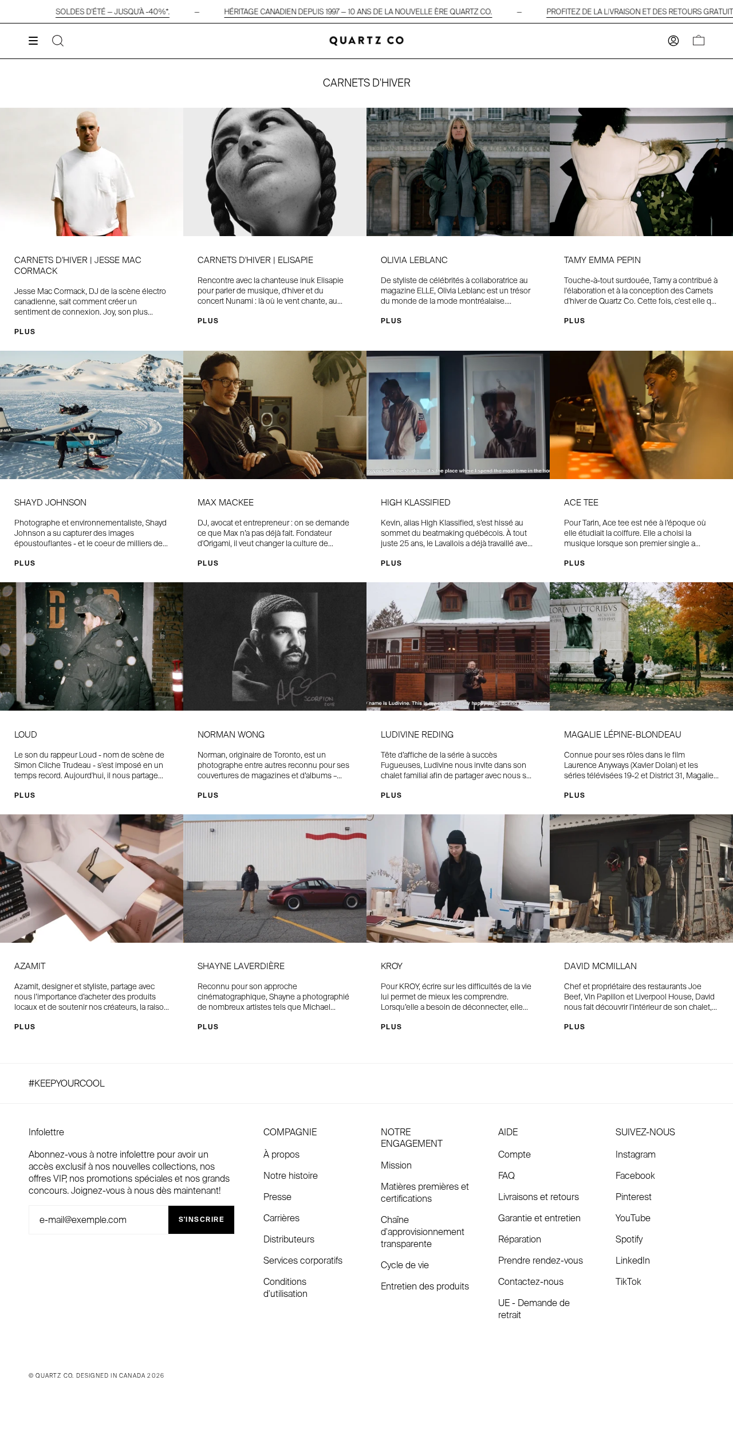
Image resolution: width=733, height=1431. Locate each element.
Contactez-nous (530, 1282)
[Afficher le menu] (37, 40)
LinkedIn (633, 1260)
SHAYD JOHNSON (50, 502)
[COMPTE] (673, 40)
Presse (277, 1197)
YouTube (633, 1218)
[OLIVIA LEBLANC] (458, 172)
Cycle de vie (405, 1265)
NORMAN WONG (231, 735)
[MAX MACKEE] (274, 415)
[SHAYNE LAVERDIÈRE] (274, 878)
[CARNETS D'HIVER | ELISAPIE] (274, 172)
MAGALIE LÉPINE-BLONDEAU (622, 735)
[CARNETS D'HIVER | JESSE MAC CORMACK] (91, 172)
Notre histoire (290, 1176)
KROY (392, 966)
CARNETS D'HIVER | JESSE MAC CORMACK (77, 266)
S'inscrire (201, 1219)
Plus (25, 331)
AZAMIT (29, 966)
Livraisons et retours (538, 1197)
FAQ (506, 1176)
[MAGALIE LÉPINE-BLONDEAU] (641, 646)
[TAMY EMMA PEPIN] (641, 172)
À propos (281, 1154)
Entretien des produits (425, 1286)
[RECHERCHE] (58, 40)
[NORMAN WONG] (274, 646)
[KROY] (458, 878)
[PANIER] (698, 40)
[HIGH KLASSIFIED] (458, 415)
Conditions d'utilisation (285, 1288)
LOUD (25, 735)
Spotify (629, 1239)
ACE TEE (581, 502)
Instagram (636, 1154)
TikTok (628, 1282)
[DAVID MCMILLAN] (641, 878)
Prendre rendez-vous (540, 1260)
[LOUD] (91, 646)
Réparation (519, 1239)
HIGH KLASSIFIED (416, 502)
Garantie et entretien (539, 1218)
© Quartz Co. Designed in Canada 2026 (96, 1375)
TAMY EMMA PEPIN (602, 260)
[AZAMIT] (91, 878)
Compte (514, 1154)
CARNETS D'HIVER (367, 83)
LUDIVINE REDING (417, 735)
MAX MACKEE (226, 502)
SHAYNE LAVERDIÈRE (241, 966)
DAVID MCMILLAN (600, 966)
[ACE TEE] (641, 415)
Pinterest (634, 1197)
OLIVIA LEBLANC (414, 260)
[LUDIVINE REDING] (458, 646)
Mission (396, 1165)
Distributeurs (288, 1239)
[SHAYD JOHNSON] (91, 415)
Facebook (635, 1176)
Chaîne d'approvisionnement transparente (422, 1232)
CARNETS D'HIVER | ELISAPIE (255, 260)
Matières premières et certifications (425, 1193)
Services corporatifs (302, 1260)
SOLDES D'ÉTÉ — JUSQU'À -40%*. (113, 12)
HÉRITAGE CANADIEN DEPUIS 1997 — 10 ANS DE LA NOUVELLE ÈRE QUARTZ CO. (358, 12)
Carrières (281, 1218)
